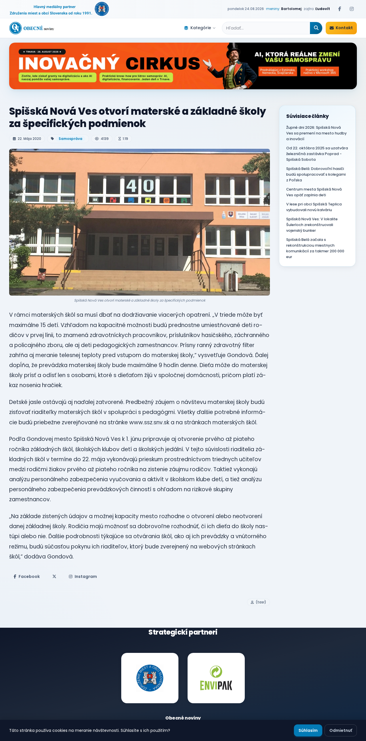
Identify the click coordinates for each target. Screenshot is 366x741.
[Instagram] (352, 9)
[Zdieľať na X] (54, 576)
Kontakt (344, 28)
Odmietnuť (340, 730)
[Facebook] (340, 9)
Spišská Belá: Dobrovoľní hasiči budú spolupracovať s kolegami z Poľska (316, 174)
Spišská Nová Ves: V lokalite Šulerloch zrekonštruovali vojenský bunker (312, 225)
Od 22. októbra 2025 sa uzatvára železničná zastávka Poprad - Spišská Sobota (317, 154)
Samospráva (70, 138)
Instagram (86, 576)
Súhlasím (308, 730)
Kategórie (200, 28)
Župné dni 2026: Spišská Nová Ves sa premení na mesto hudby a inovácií (316, 133)
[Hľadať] (316, 28)
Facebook (29, 576)
